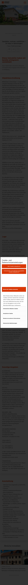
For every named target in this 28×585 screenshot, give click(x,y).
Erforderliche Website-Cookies (10, 308)
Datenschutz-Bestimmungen (10, 323)
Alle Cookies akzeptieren (14, 266)
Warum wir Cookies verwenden (10, 289)
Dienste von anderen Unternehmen (11, 318)
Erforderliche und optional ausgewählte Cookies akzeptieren (14, 271)
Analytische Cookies (8, 313)
